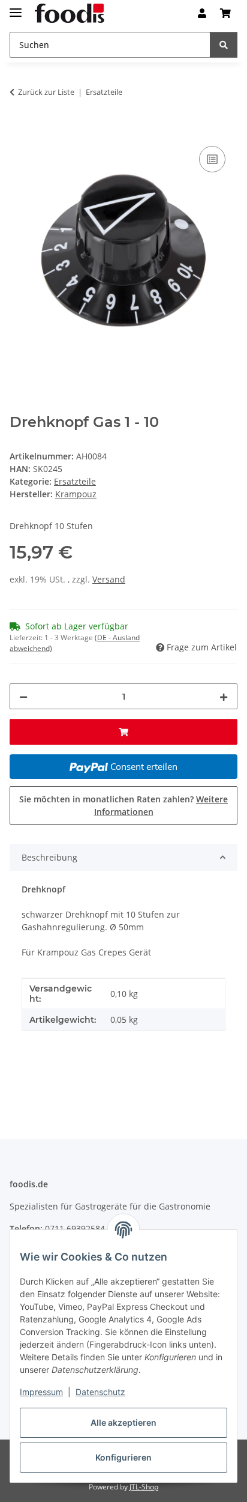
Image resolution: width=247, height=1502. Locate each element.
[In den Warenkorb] (19, 129)
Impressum (41, 1392)
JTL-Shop (143, 1487)
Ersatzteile (75, 481)
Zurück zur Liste (46, 91)
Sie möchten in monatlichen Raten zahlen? (123, 805)
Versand (108, 579)
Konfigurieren (123, 1457)
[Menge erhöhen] (223, 696)
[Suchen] (223, 45)
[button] (202, 13)
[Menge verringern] (23, 696)
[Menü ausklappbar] (16, 7)
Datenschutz (100, 1392)
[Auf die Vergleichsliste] (212, 159)
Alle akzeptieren (123, 1422)
